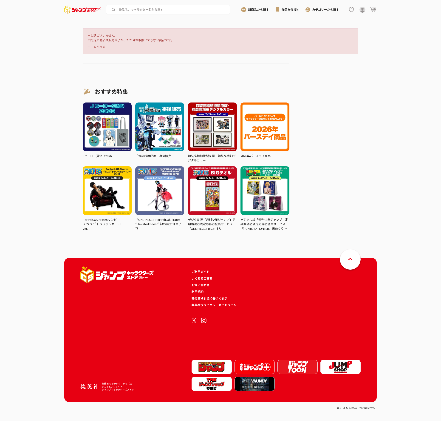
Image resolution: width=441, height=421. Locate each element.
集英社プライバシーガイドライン (214, 305)
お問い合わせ (200, 285)
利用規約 (198, 291)
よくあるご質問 (202, 278)
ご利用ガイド (200, 271)
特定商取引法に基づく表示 (209, 298)
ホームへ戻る (96, 46)
